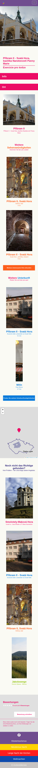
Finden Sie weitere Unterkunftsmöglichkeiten (19, 398)
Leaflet (27, 457)
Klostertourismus (19, 741)
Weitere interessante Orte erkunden (19, 268)
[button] (19, 430)
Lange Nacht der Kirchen (19, 753)
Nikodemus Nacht (19, 747)
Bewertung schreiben (24, 714)
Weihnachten (19, 759)
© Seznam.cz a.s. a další (33, 457)
